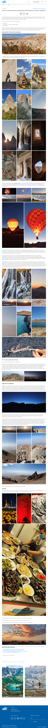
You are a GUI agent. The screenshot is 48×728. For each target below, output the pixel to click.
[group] (12, 682)
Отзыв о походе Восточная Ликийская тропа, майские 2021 (13, 650)
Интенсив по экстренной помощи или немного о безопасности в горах (15, 651)
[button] (21, 14)
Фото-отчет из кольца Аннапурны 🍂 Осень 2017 (11, 652)
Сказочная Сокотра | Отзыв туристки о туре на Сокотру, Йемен (13, 649)
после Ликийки (40, 250)
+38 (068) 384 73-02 (14, 709)
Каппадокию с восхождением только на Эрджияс (11, 251)
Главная (3, 4)
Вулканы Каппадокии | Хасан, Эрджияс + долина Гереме (39, 8)
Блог (6, 4)
